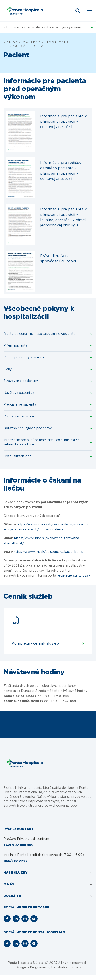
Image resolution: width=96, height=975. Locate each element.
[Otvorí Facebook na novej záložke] (7, 918)
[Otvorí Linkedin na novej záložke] (16, 918)
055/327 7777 (16, 861)
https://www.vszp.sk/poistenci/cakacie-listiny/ (48, 551)
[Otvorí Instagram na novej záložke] (25, 918)
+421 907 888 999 (18, 845)
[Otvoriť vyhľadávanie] (77, 10)
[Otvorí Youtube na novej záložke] (34, 918)
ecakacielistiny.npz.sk (74, 575)
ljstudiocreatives (68, 967)
